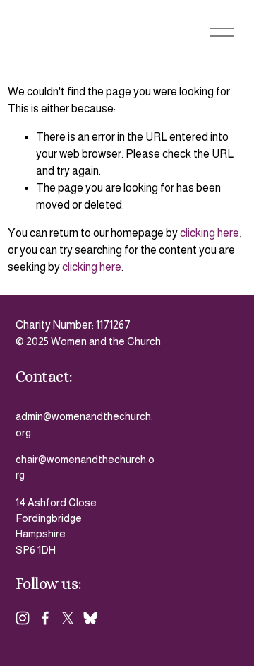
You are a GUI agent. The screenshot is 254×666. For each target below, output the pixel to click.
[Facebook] (45, 618)
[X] (68, 618)
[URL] (90, 618)
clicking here (209, 233)
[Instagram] (23, 618)
